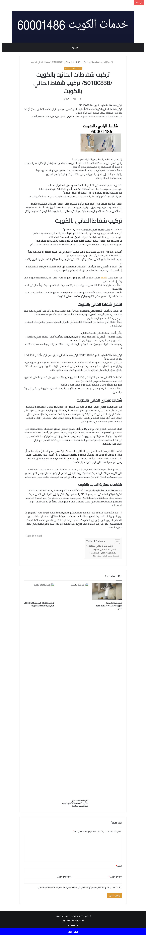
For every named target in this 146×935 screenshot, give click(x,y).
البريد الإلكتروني (115, 876)
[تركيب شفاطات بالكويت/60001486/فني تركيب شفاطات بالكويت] (39, 591)
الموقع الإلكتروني (64, 876)
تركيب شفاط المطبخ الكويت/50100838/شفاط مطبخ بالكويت (109, 605)
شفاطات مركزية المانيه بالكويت (108, 555)
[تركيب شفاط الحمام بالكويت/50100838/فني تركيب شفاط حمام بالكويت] (73, 690)
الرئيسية (75, 47)
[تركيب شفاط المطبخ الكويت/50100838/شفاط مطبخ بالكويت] (107, 591)
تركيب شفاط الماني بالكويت (100, 546)
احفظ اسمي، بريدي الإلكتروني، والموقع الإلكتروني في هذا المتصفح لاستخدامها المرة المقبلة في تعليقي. (78, 887)
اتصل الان (73, 931)
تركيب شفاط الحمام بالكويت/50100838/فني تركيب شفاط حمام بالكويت (75, 803)
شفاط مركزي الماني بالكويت (105, 552)
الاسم (119, 866)
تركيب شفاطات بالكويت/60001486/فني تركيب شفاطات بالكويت (39, 604)
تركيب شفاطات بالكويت (97, 62)
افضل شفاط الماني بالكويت (104, 549)
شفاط (104, 277)
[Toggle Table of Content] (116, 541)
